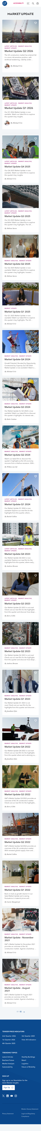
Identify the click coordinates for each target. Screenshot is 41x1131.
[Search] (33, 3)
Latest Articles (11, 46)
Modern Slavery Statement (29, 1109)
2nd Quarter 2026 (9, 1036)
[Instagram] (16, 1096)
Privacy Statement (8, 1113)
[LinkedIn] (7, 1096)
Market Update (11, 48)
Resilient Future (8, 1060)
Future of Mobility (28, 1067)
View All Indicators (29, 1040)
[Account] (37, 3)
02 (21, 1012)
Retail (24, 1060)
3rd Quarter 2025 (28, 1036)
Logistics (25, 1063)
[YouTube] (11, 1096)
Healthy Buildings (28, 1057)
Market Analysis (25, 46)
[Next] (24, 1012)
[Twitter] (3, 1096)
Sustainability (7, 1067)
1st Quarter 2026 (8, 1040)
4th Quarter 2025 (8, 1043)
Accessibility (18, 3)
